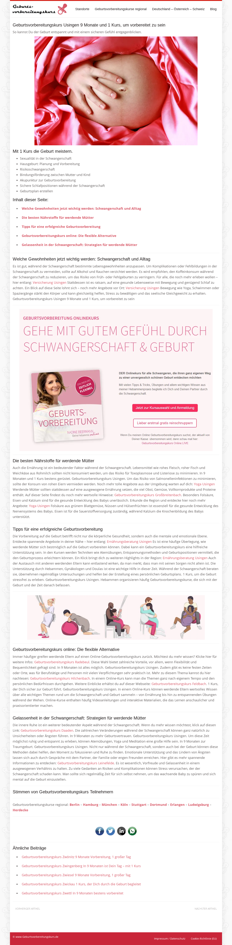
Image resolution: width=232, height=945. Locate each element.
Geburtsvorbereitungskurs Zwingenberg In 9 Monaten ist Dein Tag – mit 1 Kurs (81, 866)
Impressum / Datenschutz (169, 938)
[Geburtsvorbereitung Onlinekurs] (116, 379)
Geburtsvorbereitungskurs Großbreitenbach (147, 495)
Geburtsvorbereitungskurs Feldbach (179, 684)
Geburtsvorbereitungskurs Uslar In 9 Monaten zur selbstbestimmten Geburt (178, 914)
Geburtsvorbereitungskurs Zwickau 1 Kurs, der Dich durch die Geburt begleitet (81, 884)
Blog (213, 9)
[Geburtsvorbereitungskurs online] (40, 9)
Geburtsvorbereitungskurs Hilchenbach (60, 678)
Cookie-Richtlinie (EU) (204, 938)
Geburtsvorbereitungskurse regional (121, 9)
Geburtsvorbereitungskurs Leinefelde (85, 763)
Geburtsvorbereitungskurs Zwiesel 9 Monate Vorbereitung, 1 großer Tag (76, 875)
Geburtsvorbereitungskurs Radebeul (61, 662)
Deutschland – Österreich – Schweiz (178, 9)
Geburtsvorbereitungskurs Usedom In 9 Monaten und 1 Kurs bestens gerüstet (62, 914)
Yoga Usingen (204, 484)
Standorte (82, 9)
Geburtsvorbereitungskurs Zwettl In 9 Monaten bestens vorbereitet (72, 893)
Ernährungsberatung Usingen (129, 541)
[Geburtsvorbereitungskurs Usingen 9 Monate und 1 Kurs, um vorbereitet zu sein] (116, 90)
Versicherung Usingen (49, 282)
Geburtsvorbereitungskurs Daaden (47, 730)
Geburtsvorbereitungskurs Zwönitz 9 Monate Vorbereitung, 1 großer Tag (76, 857)
